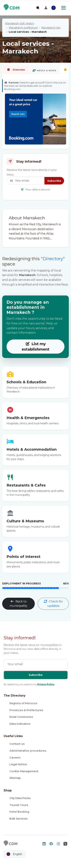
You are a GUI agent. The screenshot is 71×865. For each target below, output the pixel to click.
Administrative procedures (27, 750)
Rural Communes (21, 717)
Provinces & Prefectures (26, 710)
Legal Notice (18, 764)
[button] (46, 7)
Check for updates (55, 603)
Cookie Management (23, 771)
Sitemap (15, 778)
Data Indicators (19, 723)
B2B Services (18, 818)
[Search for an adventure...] (37, 7)
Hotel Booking (19, 811)
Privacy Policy (45, 684)
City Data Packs (20, 798)
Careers (14, 757)
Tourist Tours (18, 805)
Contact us (17, 743)
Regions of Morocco (23, 703)
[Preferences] (53, 8)
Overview (19, 69)
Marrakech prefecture (23, 27)
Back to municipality (18, 603)
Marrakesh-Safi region (19, 23)
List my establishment (35, 346)
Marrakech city (50, 27)
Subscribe (54, 180)
